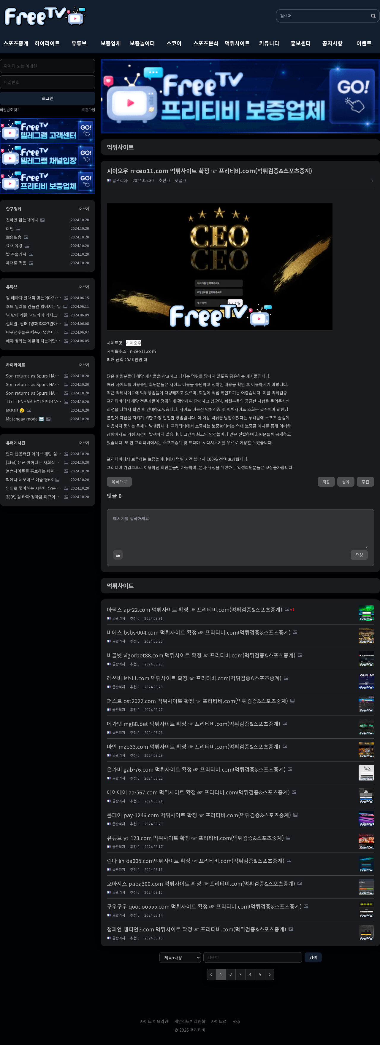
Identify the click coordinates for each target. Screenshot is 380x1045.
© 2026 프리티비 (190, 1030)
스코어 (174, 43)
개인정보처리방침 (189, 1021)
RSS (236, 1021)
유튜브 (79, 43)
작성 (359, 555)
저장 (326, 482)
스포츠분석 (205, 43)
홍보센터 (301, 43)
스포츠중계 (15, 43)
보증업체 (111, 43)
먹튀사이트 (237, 43)
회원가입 (88, 109)
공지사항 (332, 43)
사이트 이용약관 (154, 1021)
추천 (365, 482)
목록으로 (119, 482)
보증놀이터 (142, 43)
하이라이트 (47, 43)
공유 (346, 482)
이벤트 (364, 43)
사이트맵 (219, 1021)
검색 (313, 957)
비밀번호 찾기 (10, 109)
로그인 (47, 98)
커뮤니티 (269, 43)
